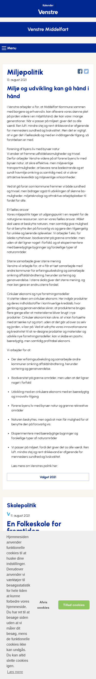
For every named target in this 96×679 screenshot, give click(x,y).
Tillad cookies (74, 605)
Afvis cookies (43, 604)
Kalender (48, 5)
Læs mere (15, 672)
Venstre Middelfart (48, 29)
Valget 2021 (48, 477)
